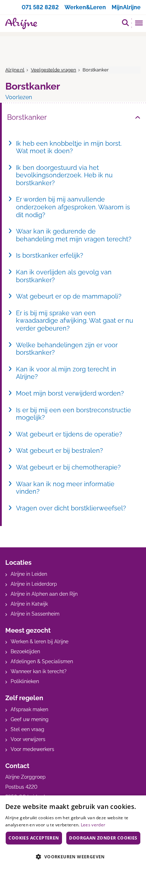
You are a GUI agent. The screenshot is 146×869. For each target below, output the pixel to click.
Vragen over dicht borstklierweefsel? (71, 508)
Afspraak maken (29, 709)
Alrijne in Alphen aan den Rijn (44, 594)
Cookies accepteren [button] (34, 838)
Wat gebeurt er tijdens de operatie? (69, 434)
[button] (73, 856)
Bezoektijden (25, 651)
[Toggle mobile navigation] (139, 23)
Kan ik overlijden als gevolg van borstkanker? (64, 276)
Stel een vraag (27, 729)
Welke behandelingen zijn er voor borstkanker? (67, 348)
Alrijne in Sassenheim (35, 614)
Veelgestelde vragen (53, 70)
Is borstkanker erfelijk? (49, 255)
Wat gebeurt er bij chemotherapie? (68, 467)
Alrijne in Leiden (29, 574)
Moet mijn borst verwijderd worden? (70, 393)
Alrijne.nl (14, 70)
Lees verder (93, 825)
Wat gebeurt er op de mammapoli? (69, 296)
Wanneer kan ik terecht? (39, 671)
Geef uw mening (30, 719)
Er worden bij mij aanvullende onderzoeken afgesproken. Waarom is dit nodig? (73, 206)
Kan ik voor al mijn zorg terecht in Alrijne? (66, 373)
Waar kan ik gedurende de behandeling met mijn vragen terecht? (73, 235)
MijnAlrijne (126, 7)
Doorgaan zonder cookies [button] (103, 838)
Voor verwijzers (28, 739)
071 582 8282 (40, 7)
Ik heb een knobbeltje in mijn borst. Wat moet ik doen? (69, 147)
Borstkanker (27, 117)
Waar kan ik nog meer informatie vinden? (65, 487)
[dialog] (73, 832)
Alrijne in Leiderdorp (34, 584)
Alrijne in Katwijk (29, 604)
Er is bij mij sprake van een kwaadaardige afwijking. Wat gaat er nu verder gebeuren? (74, 320)
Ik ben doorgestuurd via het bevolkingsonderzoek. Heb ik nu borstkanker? (64, 175)
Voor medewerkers (32, 749)
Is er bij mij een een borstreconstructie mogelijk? (73, 414)
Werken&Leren (85, 7)
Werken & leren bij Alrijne (39, 641)
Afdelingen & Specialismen (42, 661)
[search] (125, 22)
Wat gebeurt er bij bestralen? (59, 450)
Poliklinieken (25, 681)
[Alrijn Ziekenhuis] (21, 23)
